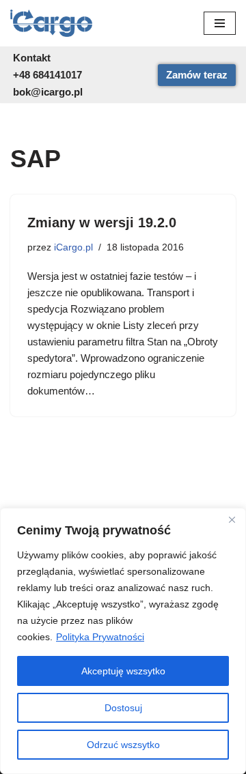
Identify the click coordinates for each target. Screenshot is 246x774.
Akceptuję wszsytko (123, 670)
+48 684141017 (47, 75)
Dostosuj (123, 707)
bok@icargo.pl (48, 92)
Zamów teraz (197, 75)
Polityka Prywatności (100, 636)
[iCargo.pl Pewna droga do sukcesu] (51, 23)
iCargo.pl (73, 247)
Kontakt (32, 57)
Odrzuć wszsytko (123, 744)
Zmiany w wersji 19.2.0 (101, 222)
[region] (123, 641)
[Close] (231, 519)
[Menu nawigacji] (220, 23)
